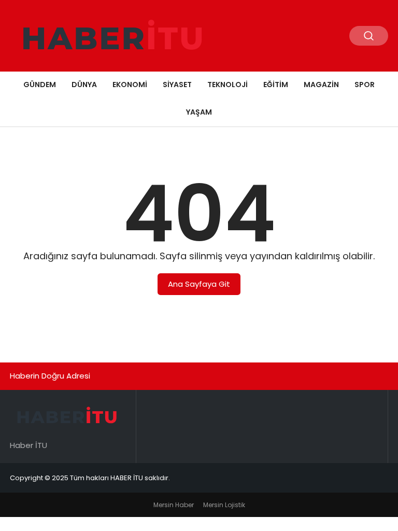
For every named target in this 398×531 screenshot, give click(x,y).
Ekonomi (129, 84)
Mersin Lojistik (224, 504)
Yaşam (199, 112)
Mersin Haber (173, 504)
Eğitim (275, 84)
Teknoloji (227, 84)
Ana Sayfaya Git (199, 283)
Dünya (84, 84)
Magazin (321, 84)
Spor (364, 84)
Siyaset (177, 84)
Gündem (39, 84)
